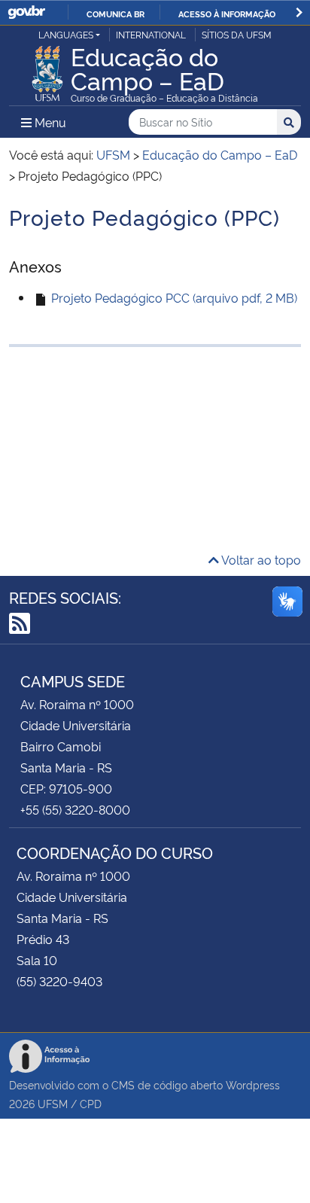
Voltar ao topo (260, 559)
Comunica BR (115, 14)
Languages (65, 34)
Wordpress (253, 1084)
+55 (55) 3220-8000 (75, 809)
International (151, 34)
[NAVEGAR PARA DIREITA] (299, 12)
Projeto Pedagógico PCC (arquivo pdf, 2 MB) (172, 297)
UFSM (53, 1103)
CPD (91, 1103)
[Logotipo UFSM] (47, 69)
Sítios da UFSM (237, 34)
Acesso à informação (226, 14)
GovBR (26, 12)
